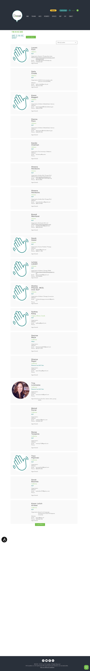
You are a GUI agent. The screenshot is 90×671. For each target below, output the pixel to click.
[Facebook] (49, 660)
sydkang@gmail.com (41, 323)
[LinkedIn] (53, 660)
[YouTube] (46, 660)
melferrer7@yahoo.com (41, 419)
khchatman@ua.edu (41, 154)
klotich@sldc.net (40, 517)
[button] (53, 10)
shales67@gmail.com (41, 249)
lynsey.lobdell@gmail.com (42, 274)
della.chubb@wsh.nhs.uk (42, 84)
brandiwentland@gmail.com (43, 225)
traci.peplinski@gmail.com (42, 467)
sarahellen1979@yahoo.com (43, 491)
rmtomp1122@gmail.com (42, 443)
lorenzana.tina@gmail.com (42, 394)
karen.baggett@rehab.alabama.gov (44, 106)
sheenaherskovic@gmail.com (43, 202)
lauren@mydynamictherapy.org (43, 60)
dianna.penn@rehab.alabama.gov (44, 130)
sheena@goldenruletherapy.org (44, 178)
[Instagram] (43, 660)
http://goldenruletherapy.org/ (43, 177)
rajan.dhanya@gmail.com (42, 370)
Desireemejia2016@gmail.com (43, 347)
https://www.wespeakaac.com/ (43, 224)
